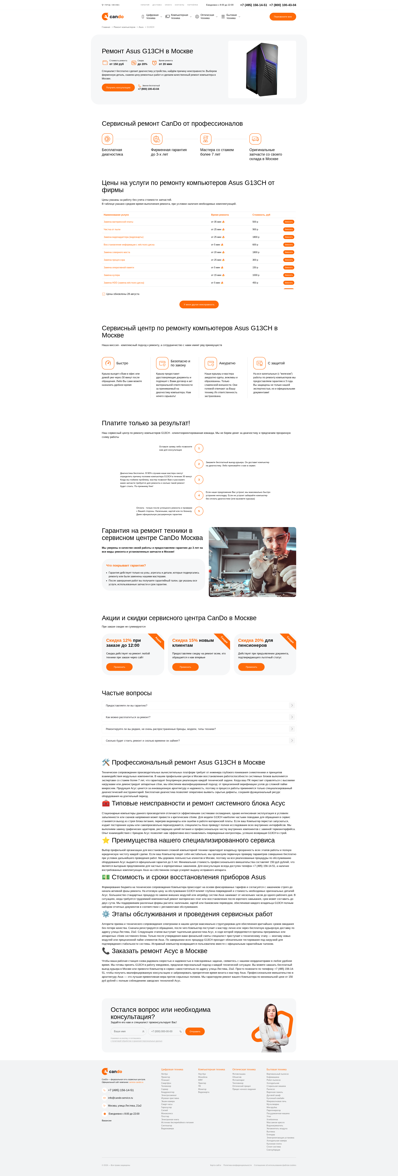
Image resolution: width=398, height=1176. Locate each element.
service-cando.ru (136, 1082)
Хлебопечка (272, 1119)
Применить (119, 667)
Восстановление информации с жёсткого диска (129, 244)
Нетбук (164, 1074)
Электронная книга (170, 1119)
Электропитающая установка (280, 1138)
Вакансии (106, 1120)
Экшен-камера (168, 1101)
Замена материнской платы (118, 221)
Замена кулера (112, 275)
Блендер (271, 1134)
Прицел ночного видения (244, 1089)
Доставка (157, 5)
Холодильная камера (277, 1140)
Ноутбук (202, 1074)
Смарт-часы (166, 1104)
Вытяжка (271, 1131)
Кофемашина (273, 1077)
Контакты (179, 5)
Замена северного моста (117, 252)
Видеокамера (167, 1128)
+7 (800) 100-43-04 (148, 89)
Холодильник (273, 1083)
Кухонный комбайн (275, 1098)
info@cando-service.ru (120, 1098)
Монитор (202, 1089)
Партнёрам (192, 5)
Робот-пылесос (274, 1080)
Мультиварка (273, 1104)
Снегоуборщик (273, 1150)
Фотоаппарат (238, 1080)
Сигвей (164, 1110)
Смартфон (166, 1083)
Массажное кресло (276, 1122)
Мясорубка (272, 1107)
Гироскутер (166, 1107)
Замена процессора (114, 259)
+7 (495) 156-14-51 (121, 1090)
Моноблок (202, 1077)
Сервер (164, 1089)
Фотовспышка (238, 1074)
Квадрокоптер (167, 1092)
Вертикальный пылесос (278, 1074)
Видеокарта (203, 1092)
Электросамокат (169, 1095)
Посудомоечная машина (278, 1113)
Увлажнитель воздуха (277, 1128)
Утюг (269, 1116)
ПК (199, 1086)
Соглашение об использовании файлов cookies (275, 1165)
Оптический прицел (241, 1086)
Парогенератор (274, 1110)
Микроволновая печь (276, 1101)
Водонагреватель (275, 1125)
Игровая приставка (170, 1098)
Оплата (168, 5)
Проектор (165, 1077)
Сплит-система (274, 1147)
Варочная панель (275, 1092)
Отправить (195, 1031)
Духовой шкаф (273, 1095)
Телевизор (166, 1086)
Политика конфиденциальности (237, 1165)
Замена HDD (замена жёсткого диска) (124, 282)
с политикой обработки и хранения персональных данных (136, 1041)
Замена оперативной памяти (119, 267)
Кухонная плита (274, 1144)
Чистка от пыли (112, 229)
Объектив (236, 1077)
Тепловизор (237, 1083)
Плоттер (165, 1116)
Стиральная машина (276, 1086)
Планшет (165, 1080)
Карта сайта (215, 1165)
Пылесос (271, 1089)
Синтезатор (166, 1125)
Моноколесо (167, 1113)
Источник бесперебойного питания (177, 1122)
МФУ (200, 1080)
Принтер (202, 1083)
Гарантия (145, 5)
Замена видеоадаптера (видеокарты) (123, 237)
